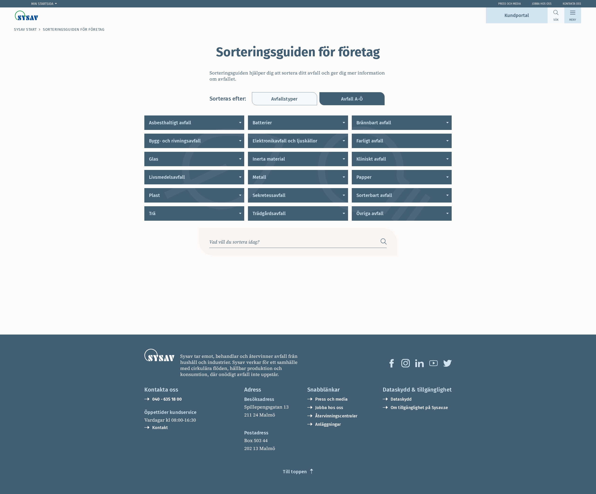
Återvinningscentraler (336, 416)
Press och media (331, 399)
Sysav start (25, 29)
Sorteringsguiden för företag (73, 29)
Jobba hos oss (542, 3)
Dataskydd (401, 399)
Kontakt (160, 427)
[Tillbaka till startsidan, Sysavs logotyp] (26, 15)
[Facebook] (391, 363)
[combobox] (293, 242)
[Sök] (384, 242)
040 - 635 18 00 (167, 399)
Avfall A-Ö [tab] (352, 99)
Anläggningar (328, 424)
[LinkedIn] (419, 363)
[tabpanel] (298, 168)
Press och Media (509, 3)
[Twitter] (447, 363)
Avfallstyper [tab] (284, 99)
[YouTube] (433, 363)
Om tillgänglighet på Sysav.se (419, 407)
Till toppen (295, 471)
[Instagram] (405, 363)
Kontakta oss (572, 3)
